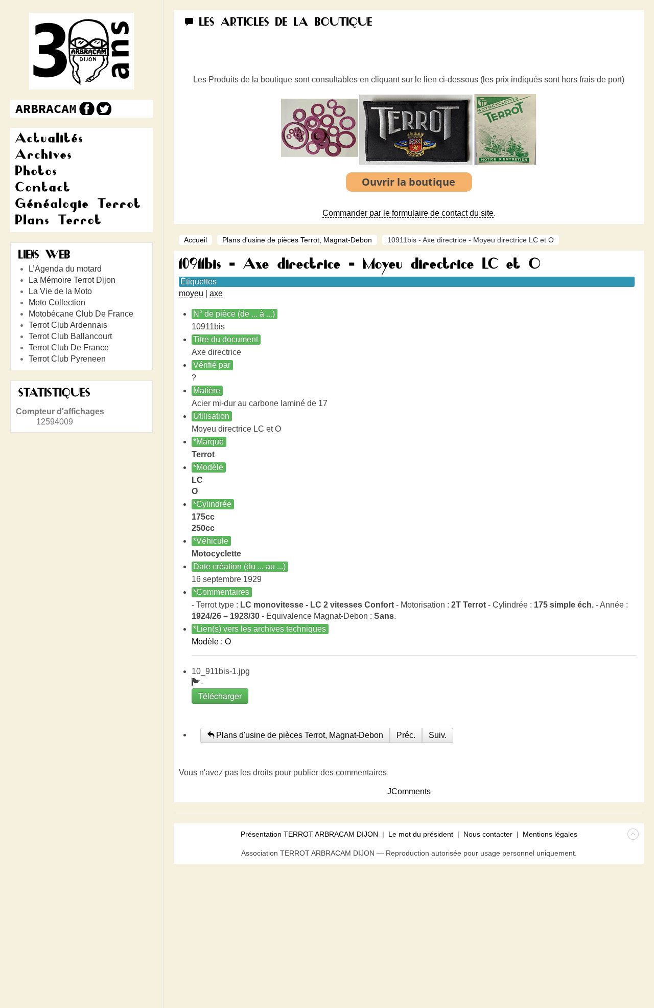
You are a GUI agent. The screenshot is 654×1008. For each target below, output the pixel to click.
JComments (409, 791)
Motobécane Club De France (81, 313)
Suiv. (438, 735)
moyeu (191, 293)
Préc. (405, 735)
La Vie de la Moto (60, 291)
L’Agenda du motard (65, 268)
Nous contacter (487, 834)
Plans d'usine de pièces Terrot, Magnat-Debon (297, 240)
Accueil (195, 240)
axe (216, 293)
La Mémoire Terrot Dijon (72, 280)
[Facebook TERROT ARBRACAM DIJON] (86, 108)
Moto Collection (57, 302)
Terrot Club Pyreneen (67, 358)
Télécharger (220, 696)
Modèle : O (211, 641)
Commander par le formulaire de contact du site (408, 213)
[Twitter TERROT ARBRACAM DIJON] (103, 108)
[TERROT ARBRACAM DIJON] (46, 108)
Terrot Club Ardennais (68, 325)
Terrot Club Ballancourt (70, 336)
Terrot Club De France (69, 347)
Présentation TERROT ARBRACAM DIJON (309, 834)
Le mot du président (420, 834)
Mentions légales (550, 834)
